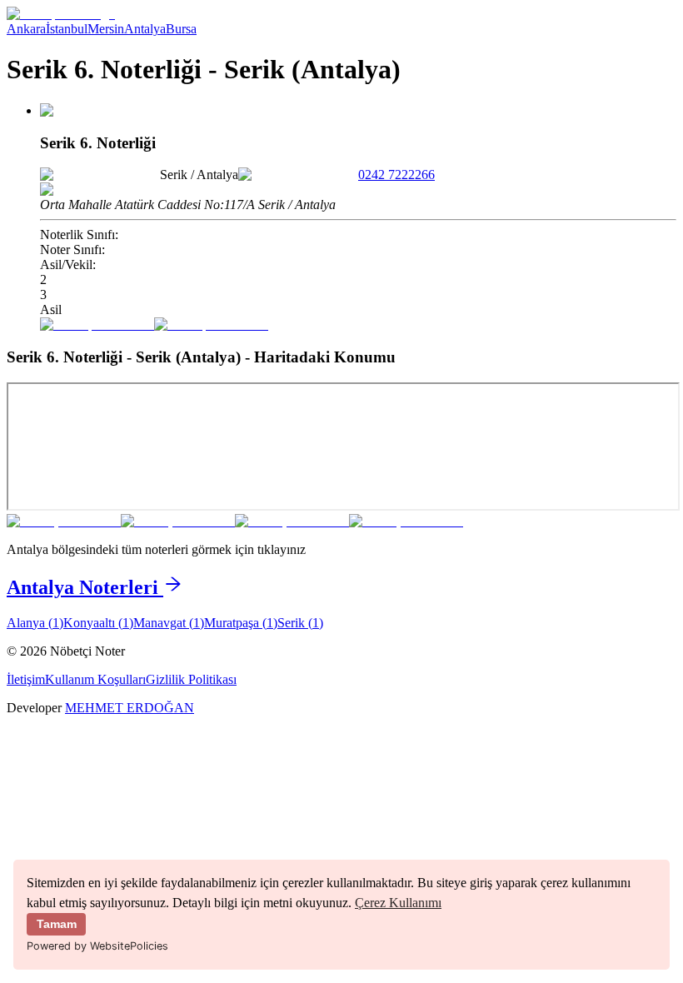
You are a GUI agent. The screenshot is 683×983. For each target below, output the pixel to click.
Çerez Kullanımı (398, 903)
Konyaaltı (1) (98, 623)
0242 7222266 (396, 174)
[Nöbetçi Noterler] (61, 14)
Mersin (105, 29)
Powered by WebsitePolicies (97, 946)
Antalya (145, 29)
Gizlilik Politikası (191, 679)
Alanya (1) (35, 623)
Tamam (57, 924)
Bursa (181, 29)
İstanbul (66, 29)
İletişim (26, 679)
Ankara (26, 29)
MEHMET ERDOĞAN (129, 708)
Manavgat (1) (168, 623)
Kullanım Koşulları (95, 679)
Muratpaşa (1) (240, 623)
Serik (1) (300, 623)
